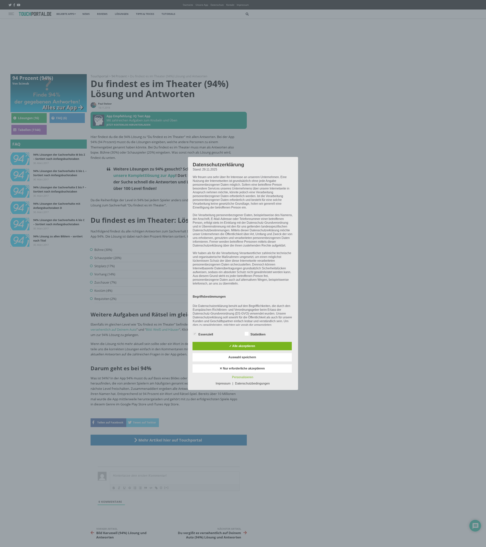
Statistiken (258, 334)
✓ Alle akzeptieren (242, 346)
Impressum (223, 383)
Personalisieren (242, 377)
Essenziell (205, 334)
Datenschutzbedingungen (252, 383)
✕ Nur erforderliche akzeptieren (242, 368)
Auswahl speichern (242, 357)
